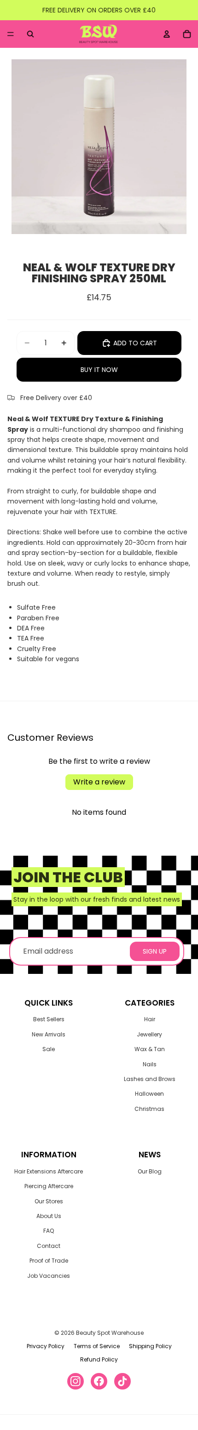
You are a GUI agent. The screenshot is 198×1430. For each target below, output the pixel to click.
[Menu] (10, 34)
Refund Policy (99, 1359)
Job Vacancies (48, 1276)
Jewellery (149, 1034)
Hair (149, 1019)
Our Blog (150, 1171)
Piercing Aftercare (48, 1186)
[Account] (167, 34)
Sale (48, 1049)
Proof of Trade (48, 1260)
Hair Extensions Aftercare (48, 1171)
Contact (48, 1246)
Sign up (155, 951)
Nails (150, 1064)
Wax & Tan (149, 1049)
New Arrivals (48, 1034)
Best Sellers (48, 1019)
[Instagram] (75, 1381)
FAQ (48, 1231)
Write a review (99, 782)
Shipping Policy (150, 1346)
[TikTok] (122, 1381)
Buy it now (99, 369)
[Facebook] (99, 1381)
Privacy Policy (45, 1346)
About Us (48, 1216)
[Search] (30, 34)
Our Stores (49, 1201)
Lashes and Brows (149, 1079)
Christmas (149, 1109)
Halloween (149, 1094)
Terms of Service (97, 1346)
